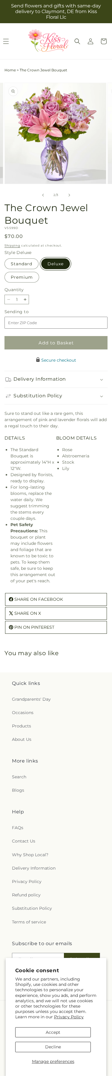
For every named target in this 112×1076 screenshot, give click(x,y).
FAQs (17, 827)
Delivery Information (34, 868)
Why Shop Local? (30, 854)
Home (10, 70)
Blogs (18, 790)
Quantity (14, 289)
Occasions (22, 712)
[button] (77, 41)
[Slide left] (43, 195)
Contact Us (23, 841)
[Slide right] (69, 195)
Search (19, 776)
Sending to (25, 312)
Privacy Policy (69, 1016)
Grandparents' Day (31, 699)
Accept (53, 1032)
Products (21, 726)
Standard (21, 263)
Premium (22, 277)
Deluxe (55, 263)
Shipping (12, 245)
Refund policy (26, 895)
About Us (21, 739)
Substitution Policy (32, 908)
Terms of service (29, 922)
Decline (53, 1047)
